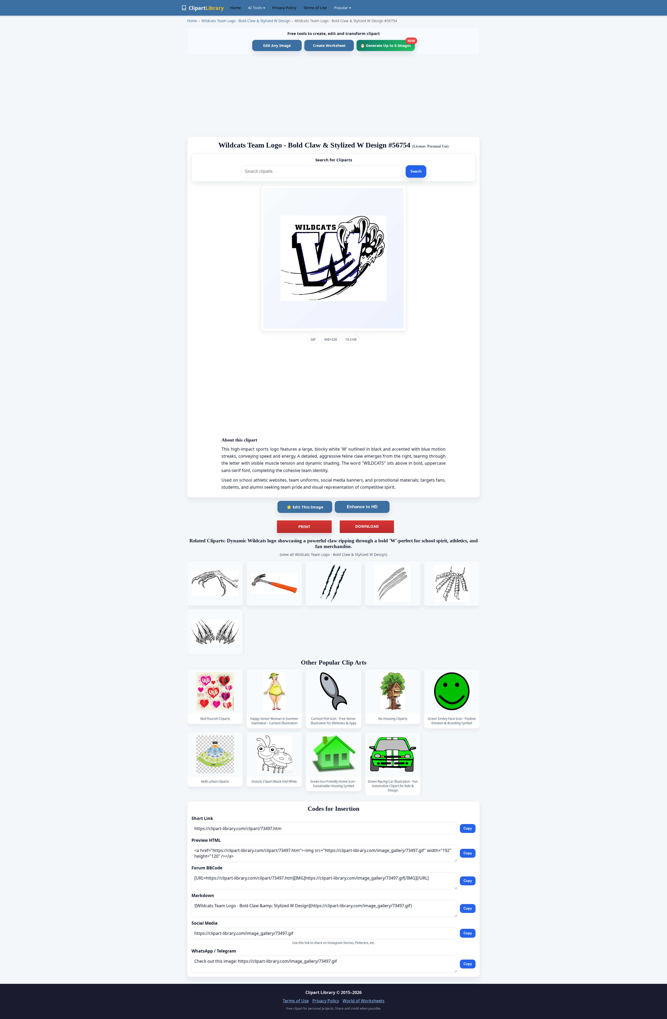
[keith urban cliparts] (215, 754)
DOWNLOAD (367, 526)
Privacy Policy (284, 7)
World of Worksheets (364, 1001)
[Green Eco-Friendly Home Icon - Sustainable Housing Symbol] (333, 754)
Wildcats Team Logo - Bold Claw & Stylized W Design (245, 20)
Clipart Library (320, 992)
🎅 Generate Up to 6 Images (387, 44)
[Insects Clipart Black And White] (274, 754)
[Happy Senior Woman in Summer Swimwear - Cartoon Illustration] (274, 691)
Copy (468, 828)
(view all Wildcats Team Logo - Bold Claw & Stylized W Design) (333, 554)
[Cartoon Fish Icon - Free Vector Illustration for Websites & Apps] (333, 691)
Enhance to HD (362, 506)
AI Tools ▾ (256, 7)
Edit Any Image (277, 45)
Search (416, 171)
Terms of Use (315, 7)
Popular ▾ (342, 7)
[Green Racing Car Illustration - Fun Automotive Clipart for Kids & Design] (392, 754)
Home (235, 7)
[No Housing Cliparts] (392, 691)
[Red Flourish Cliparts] (215, 691)
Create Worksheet (329, 45)
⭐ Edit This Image (305, 507)
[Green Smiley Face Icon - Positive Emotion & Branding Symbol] (451, 691)
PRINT (304, 526)
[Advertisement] (333, 95)
